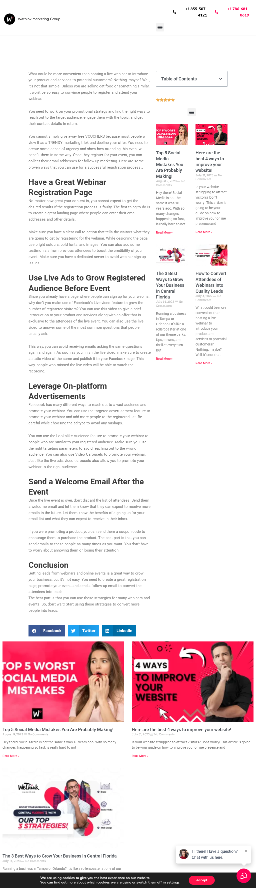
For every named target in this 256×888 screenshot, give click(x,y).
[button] (160, 27)
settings (173, 882)
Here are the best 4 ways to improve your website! (181, 729)
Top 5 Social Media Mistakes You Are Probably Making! (169, 164)
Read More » (164, 232)
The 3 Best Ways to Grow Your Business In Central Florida (170, 285)
